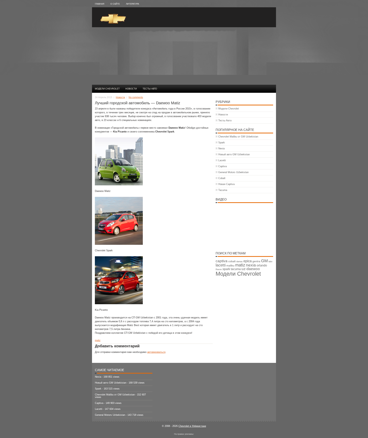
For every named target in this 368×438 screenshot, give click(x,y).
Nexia (221, 148)
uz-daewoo (251, 269)
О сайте (115, 4)
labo (270, 261)
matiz (97, 340)
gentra (256, 261)
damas (239, 261)
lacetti (221, 265)
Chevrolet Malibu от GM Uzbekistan (238, 136)
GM (264, 260)
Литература (132, 4)
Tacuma (222, 190)
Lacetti (222, 160)
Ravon (219, 269)
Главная (99, 4)
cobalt (232, 261)
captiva (222, 261)
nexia (251, 265)
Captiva (222, 166)
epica (247, 261)
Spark (221, 142)
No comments (136, 97)
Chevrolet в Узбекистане (192, 426)
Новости (131, 88)
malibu (230, 265)
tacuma (236, 269)
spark (226, 269)
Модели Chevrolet (107, 88)
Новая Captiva (226, 184)
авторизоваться (156, 352)
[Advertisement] (184, 56)
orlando (262, 265)
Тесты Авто (150, 88)
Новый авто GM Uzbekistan (234, 154)
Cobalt (221, 178)
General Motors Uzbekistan (233, 172)
